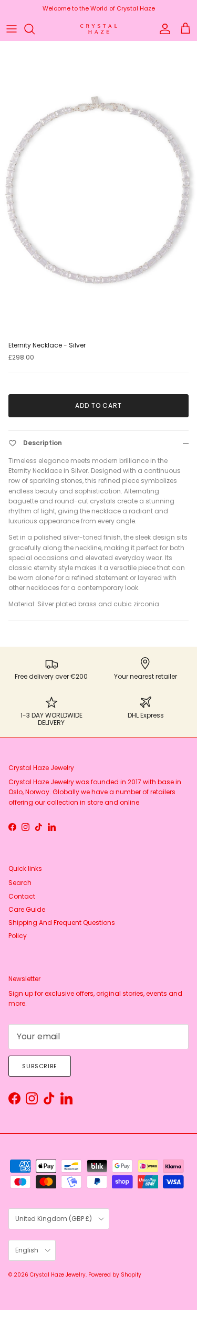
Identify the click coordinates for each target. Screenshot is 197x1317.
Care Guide (26, 909)
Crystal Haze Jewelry (58, 1275)
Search (20, 882)
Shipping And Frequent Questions (61, 922)
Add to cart (98, 405)
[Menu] (11, 28)
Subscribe (39, 1066)
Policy (17, 935)
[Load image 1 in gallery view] (98, 188)
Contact (21, 896)
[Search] (34, 28)
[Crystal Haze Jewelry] (98, 29)
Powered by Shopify (114, 1275)
